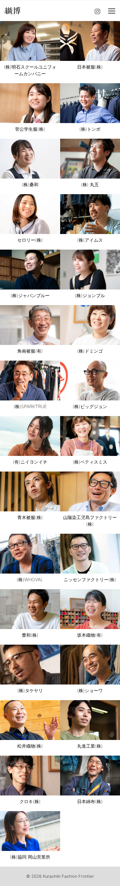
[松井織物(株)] (30, 720)
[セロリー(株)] (30, 214)
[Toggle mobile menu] (111, 11)
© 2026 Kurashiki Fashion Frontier (60, 876)
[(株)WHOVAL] (30, 554)
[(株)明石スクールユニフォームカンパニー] (30, 41)
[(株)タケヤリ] (30, 665)
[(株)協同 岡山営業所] (30, 831)
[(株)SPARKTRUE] (30, 380)
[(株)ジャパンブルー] (30, 269)
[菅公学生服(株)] (30, 103)
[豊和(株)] (30, 609)
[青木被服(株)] (30, 491)
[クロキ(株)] (30, 775)
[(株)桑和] (30, 159)
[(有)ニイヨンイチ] (30, 436)
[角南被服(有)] (30, 325)
